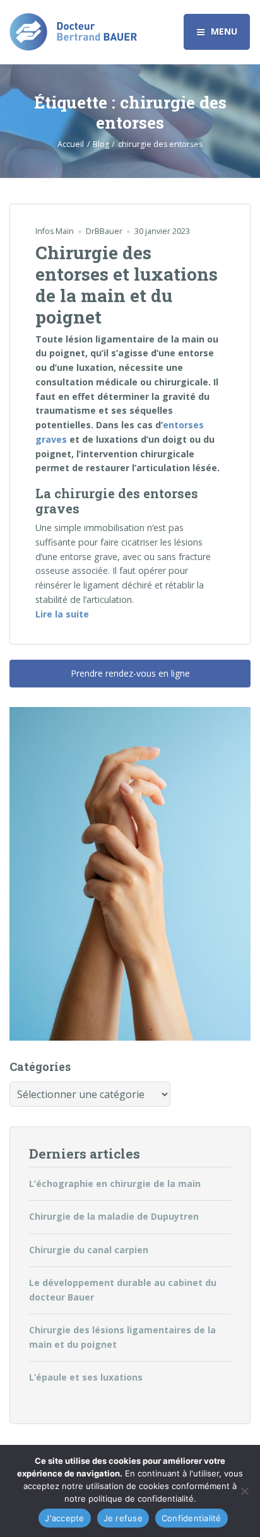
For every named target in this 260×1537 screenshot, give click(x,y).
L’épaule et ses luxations (86, 1377)
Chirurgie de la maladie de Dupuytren (114, 1216)
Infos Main (54, 231)
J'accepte (64, 1518)
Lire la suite (62, 613)
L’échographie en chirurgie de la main (115, 1183)
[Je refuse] (244, 1491)
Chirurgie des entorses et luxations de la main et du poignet (126, 285)
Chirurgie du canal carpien (88, 1250)
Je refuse (123, 1518)
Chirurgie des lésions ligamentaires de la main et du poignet (122, 1337)
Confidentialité (192, 1518)
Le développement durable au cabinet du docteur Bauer (122, 1289)
